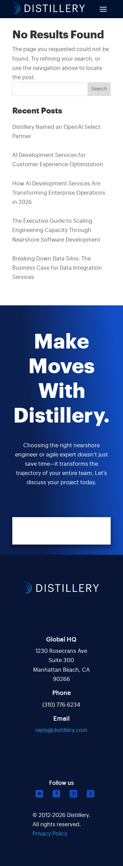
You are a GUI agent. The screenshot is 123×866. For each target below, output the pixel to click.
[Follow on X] (90, 793)
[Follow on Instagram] (73, 793)
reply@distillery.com (61, 730)
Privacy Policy (49, 834)
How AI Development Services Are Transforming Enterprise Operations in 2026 (58, 193)
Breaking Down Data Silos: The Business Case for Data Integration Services (57, 268)
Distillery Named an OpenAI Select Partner (56, 131)
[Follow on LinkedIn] (39, 793)
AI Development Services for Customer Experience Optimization (57, 160)
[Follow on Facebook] (56, 793)
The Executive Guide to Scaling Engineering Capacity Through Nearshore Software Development (56, 230)
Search (99, 89)
